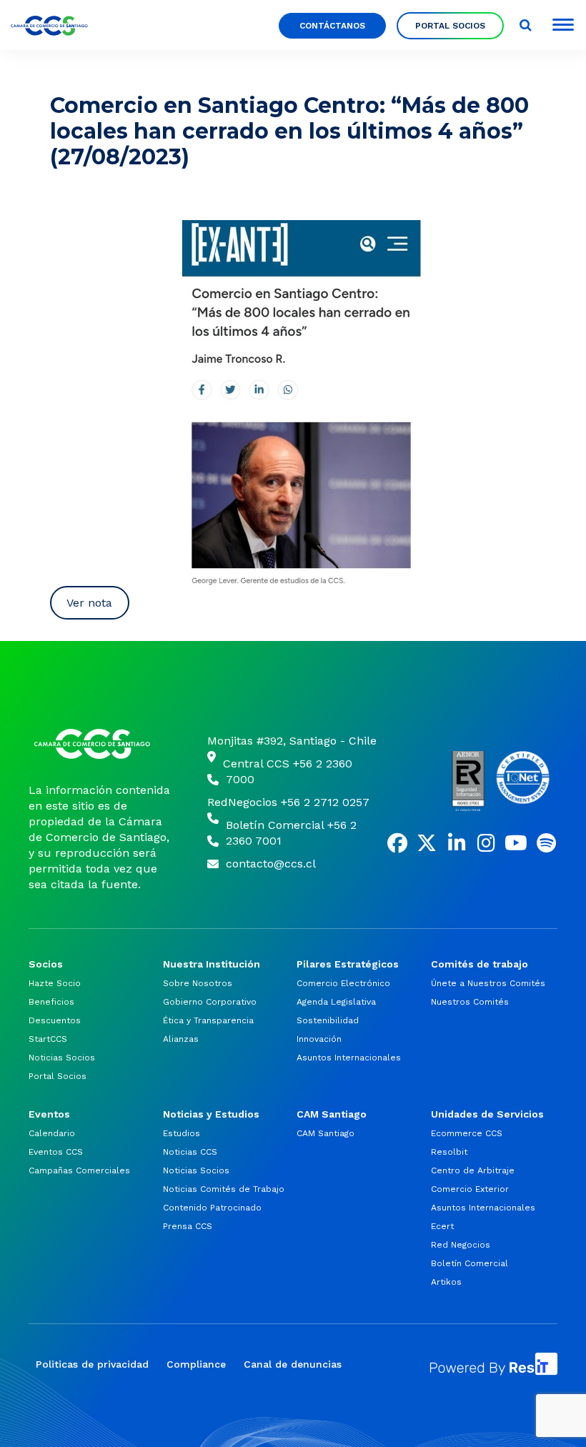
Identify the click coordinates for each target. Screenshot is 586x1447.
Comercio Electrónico (343, 983)
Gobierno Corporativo (210, 1002)
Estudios (181, 1133)
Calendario (52, 1133)
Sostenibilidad (328, 1020)
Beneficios (51, 1002)
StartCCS (48, 1039)
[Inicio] (100, 743)
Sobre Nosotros (197, 983)
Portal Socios (450, 26)
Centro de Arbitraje (473, 1170)
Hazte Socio (55, 983)
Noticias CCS (190, 1152)
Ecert (442, 1226)
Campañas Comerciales (79, 1170)
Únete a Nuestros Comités (488, 983)
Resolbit (449, 1152)
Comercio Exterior (470, 1189)
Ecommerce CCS (466, 1133)
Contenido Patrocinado (212, 1208)
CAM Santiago (325, 1133)
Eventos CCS (56, 1152)
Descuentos (55, 1020)
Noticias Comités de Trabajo (223, 1189)
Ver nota (89, 603)
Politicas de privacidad (92, 1364)
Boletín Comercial (469, 1263)
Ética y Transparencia (208, 1020)
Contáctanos (332, 26)
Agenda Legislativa (336, 1002)
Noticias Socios (62, 1058)
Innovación (319, 1039)
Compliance (196, 1364)
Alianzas (181, 1039)
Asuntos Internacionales (349, 1058)
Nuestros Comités (470, 1002)
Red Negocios (460, 1245)
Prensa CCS (187, 1226)
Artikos (446, 1282)
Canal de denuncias (293, 1364)
